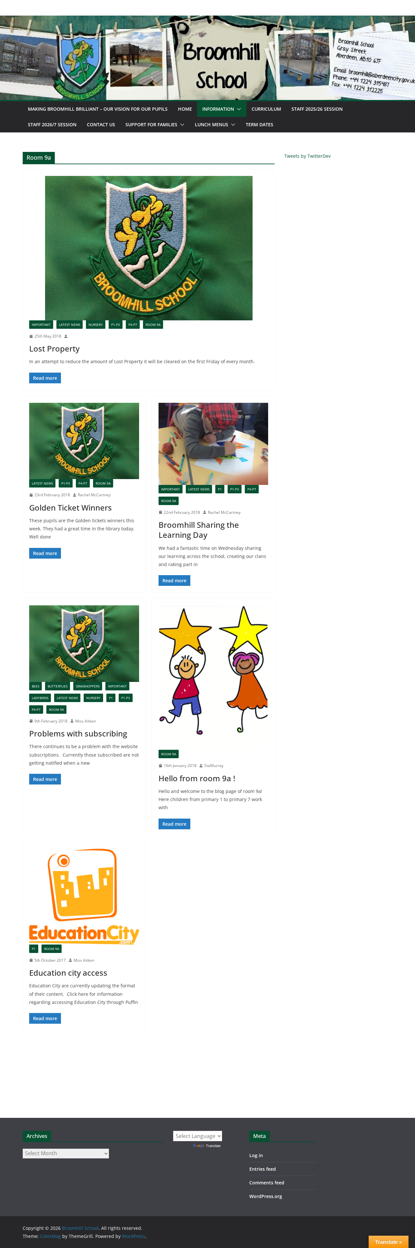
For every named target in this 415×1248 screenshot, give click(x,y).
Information (218, 109)
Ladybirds (40, 698)
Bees (35, 686)
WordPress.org (265, 1196)
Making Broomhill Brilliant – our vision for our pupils (98, 109)
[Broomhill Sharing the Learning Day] (213, 444)
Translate (213, 1146)
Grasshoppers (88, 686)
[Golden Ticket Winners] (84, 441)
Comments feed (266, 1183)
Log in (256, 1155)
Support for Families (151, 124)
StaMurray (213, 765)
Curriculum (266, 109)
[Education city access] (84, 897)
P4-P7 (132, 324)
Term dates (259, 124)
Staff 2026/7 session (52, 124)
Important (41, 324)
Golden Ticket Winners (70, 507)
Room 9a (153, 324)
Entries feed (262, 1169)
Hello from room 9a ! (197, 778)
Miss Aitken (85, 721)
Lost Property (54, 348)
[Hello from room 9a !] (213, 677)
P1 (220, 489)
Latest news (69, 324)
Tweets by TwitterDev (307, 156)
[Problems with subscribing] (84, 643)
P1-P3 (115, 324)
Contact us (101, 124)
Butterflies (57, 686)
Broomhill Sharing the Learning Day (199, 529)
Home (185, 109)
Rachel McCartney (94, 495)
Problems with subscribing (78, 733)
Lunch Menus (211, 124)
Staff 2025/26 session (317, 109)
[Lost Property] (148, 248)
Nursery (96, 324)
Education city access (68, 972)
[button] (237, 109)
